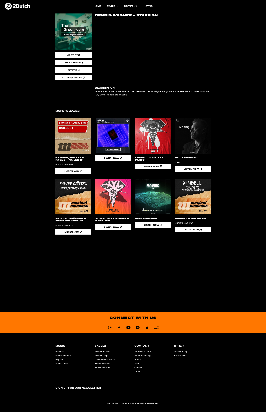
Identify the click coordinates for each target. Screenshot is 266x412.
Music (111, 6)
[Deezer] (156, 327)
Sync (149, 6)
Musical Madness (64, 164)
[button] (113, 158)
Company (130, 6)
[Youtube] (128, 327)
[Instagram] (110, 327)
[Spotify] (138, 327)
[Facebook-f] (119, 327)
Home (97, 6)
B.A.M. (177, 162)
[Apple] (147, 327)
